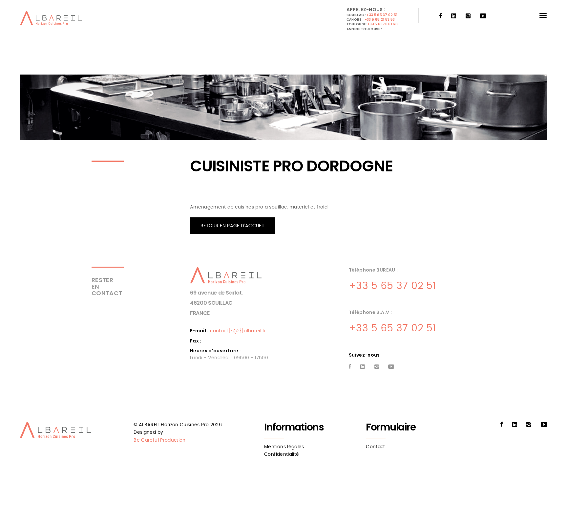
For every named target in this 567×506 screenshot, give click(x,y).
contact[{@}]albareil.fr (238, 331)
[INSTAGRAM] (468, 16)
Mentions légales (284, 447)
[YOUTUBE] (483, 16)
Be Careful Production (159, 440)
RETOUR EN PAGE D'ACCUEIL (232, 226)
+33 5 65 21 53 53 (380, 19)
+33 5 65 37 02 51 (382, 14)
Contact (375, 447)
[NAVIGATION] (543, 15)
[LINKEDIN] (453, 16)
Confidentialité (281, 454)
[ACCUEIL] (52, 20)
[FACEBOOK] (440, 16)
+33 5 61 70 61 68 (383, 24)
